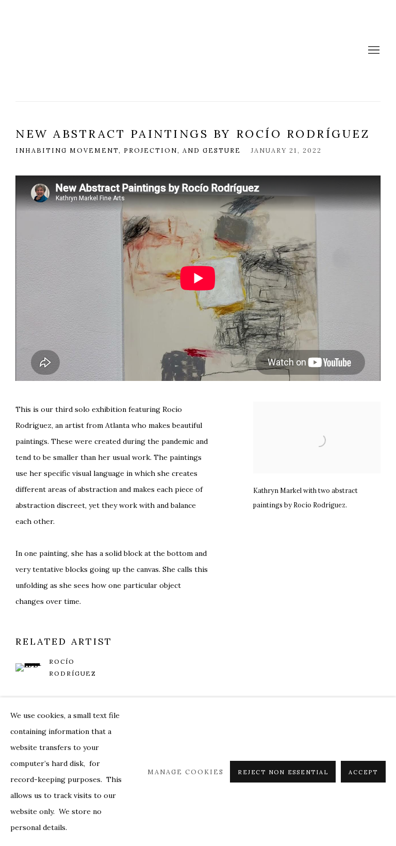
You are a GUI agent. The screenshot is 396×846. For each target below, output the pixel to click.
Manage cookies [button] (185, 772)
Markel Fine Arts (51, 50)
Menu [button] (373, 50)
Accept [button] (363, 772)
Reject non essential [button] (283, 772)
